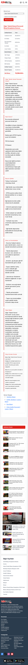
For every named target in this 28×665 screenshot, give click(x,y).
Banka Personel (5, 640)
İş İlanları (16, 642)
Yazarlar (5, 594)
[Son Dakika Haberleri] (20, 3)
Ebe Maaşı (10, 404)
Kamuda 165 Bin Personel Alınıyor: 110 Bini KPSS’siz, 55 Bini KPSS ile (16, 432)
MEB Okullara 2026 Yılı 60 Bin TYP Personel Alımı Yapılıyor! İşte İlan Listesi (17, 502)
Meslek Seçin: (7, 11)
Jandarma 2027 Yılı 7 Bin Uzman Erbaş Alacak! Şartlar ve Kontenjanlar (16, 445)
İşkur (2, 643)
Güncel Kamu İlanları (8, 575)
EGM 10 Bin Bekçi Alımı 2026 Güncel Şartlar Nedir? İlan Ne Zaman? (15, 482)
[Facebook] (2, 654)
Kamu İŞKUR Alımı (5, 645)
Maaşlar (16, 645)
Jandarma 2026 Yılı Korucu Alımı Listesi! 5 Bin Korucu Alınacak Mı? (16, 476)
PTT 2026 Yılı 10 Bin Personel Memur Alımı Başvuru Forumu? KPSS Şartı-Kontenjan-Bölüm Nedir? (16, 495)
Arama (4, 564)
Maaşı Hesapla (8, 19)
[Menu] (26, 3)
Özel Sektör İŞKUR (18, 646)
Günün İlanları (6, 578)
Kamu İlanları (4, 621)
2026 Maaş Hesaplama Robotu (10, 561)
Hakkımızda (6, 580)
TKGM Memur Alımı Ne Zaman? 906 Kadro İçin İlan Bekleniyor (16, 463)
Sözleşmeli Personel (6, 638)
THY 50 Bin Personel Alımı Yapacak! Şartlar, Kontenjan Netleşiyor (15, 508)
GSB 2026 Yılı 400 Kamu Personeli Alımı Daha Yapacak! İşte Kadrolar (17, 451)
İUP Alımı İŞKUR (18, 643)
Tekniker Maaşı (11, 397)
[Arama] (23, 3)
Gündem (3, 642)
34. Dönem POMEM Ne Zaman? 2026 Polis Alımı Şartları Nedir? (16, 457)
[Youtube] (12, 654)
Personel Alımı (4, 648)
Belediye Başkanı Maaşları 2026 (11, 568)
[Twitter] (5, 654)
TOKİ (15, 648)
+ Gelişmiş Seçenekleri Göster (10, 16)
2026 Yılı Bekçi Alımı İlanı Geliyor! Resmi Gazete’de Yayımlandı (16, 488)
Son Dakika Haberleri (8, 592)
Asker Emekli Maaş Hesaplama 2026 (12, 566)
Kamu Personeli (5, 637)
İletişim (5, 582)
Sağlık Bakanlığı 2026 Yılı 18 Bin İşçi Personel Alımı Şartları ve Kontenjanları (16, 469)
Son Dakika (4, 619)
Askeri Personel (18, 638)
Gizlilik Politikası (7, 573)
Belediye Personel (18, 637)
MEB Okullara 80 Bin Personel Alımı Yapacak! (16, 438)
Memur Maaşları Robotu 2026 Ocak (12, 589)
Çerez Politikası (7, 571)
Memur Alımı (4, 646)
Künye (4, 585)
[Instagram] (9, 654)
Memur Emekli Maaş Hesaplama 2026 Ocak (14, 587)
